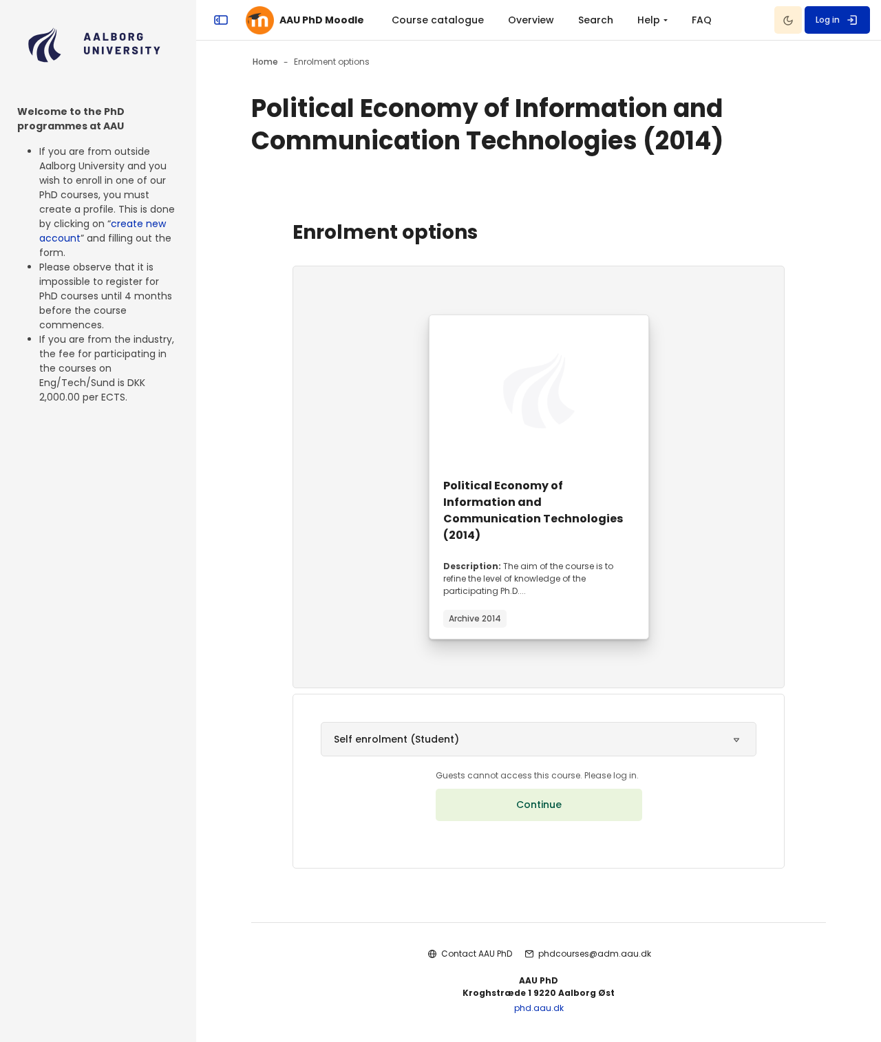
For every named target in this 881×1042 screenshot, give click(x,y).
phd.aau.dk (539, 1008)
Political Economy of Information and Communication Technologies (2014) (533, 510)
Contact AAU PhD (476, 953)
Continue (539, 804)
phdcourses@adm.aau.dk (594, 953)
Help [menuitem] (648, 20)
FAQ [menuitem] (702, 20)
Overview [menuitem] (531, 20)
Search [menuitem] (595, 20)
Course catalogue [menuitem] (438, 20)
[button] (538, 739)
